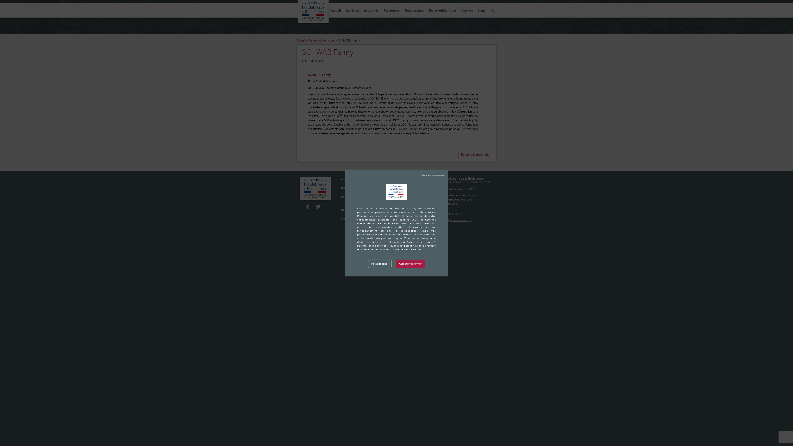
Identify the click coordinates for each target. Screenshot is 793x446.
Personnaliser (379, 264)
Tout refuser (433, 175)
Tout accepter (410, 264)
